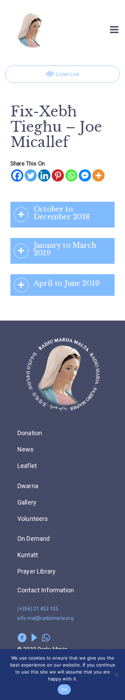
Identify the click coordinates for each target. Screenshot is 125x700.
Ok (64, 689)
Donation (29, 433)
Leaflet (27, 465)
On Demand (33, 538)
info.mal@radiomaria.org (45, 618)
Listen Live (68, 74)
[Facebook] (17, 175)
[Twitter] (31, 175)
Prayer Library (36, 571)
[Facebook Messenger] (85, 175)
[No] (116, 674)
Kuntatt (27, 555)
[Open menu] (114, 29)
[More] (98, 175)
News (25, 449)
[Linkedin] (44, 175)
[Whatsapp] (71, 175)
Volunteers (32, 518)
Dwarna (27, 486)
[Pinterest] (58, 175)
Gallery (26, 502)
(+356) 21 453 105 (37, 608)
